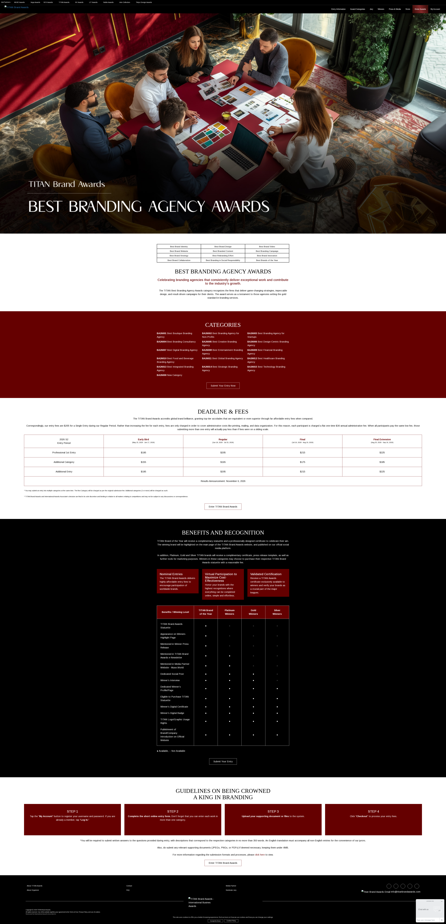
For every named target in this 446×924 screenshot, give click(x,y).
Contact (129, 886)
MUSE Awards (19, 2)
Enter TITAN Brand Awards (223, 506)
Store (407, 9)
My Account (435, 9)
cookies (97, 912)
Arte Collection (125, 2)
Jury (371, 9)
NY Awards (79, 2)
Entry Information (338, 9)
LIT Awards (93, 2)
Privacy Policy (83, 912)
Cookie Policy (231, 921)
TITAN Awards (64, 2)
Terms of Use (74, 912)
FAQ (128, 890)
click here (260, 854)
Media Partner (231, 886)
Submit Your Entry (223, 761)
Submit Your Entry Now (223, 385)
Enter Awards (420, 9)
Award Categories (357, 9)
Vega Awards (35, 2)
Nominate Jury (231, 890)
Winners (381, 9)
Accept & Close (215, 921)
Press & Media (395, 9)
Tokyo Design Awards (144, 2)
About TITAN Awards (34, 886)
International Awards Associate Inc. (45, 914)
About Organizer (33, 890)
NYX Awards (48, 2)
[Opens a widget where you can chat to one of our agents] (430, 910)
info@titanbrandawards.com (405, 891)
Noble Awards (108, 2)
